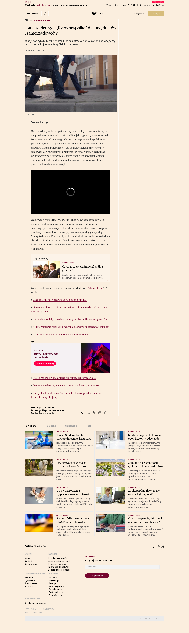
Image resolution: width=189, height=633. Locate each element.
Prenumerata (31, 583)
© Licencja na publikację (43, 407)
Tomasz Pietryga (39, 122)
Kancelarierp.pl (55, 589)
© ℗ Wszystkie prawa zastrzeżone (47, 410)
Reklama (29, 577)
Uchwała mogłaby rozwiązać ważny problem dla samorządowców (70, 319)
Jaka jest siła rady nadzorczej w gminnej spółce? (60, 299)
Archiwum (29, 586)
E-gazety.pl (54, 580)
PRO (102, 13)
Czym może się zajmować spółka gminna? (82, 268)
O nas (27, 558)
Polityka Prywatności (57, 558)
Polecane (51, 426)
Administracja (43, 20)
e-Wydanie (139, 13)
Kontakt (28, 561)
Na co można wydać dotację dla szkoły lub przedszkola (64, 377)
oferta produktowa (33, 613)
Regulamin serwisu (57, 564)
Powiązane (31, 426)
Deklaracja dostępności (59, 570)
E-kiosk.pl (53, 577)
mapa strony (30, 609)
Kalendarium (48, 609)
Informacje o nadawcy (58, 567)
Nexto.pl (52, 583)
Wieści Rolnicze (56, 592)
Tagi (88, 426)
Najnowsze (71, 426)
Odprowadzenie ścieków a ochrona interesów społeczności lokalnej (71, 327)
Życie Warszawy (56, 595)
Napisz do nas (31, 564)
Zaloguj (156, 13)
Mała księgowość (57, 586)
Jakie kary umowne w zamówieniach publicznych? (61, 334)
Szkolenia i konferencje (35, 603)
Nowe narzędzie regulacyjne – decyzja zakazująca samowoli (66, 385)
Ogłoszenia (30, 580)
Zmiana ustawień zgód (59, 561)
